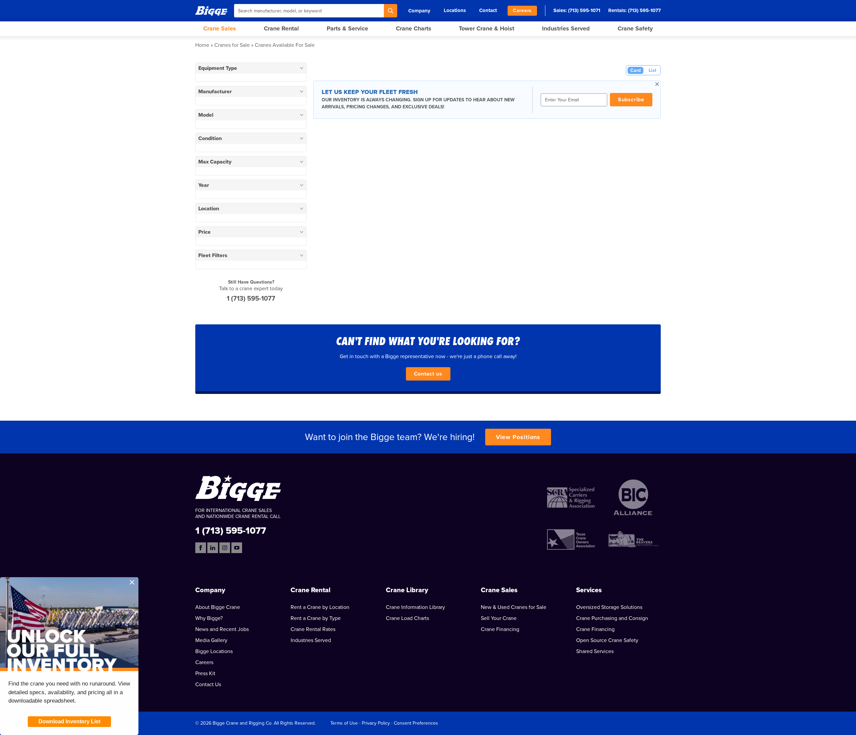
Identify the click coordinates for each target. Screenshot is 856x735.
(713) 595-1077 (644, 10)
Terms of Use (344, 723)
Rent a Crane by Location (320, 607)
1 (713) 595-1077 (251, 299)
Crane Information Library (415, 607)
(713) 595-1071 (584, 10)
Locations (455, 10)
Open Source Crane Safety (607, 640)
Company (419, 11)
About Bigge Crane (217, 607)
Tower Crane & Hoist (486, 28)
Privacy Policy (376, 723)
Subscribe (631, 99)
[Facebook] (200, 547)
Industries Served (566, 28)
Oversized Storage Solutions (609, 607)
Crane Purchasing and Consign (612, 618)
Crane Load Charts (407, 618)
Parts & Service (347, 28)
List (652, 70)
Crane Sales (219, 28)
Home (202, 45)
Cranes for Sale (232, 45)
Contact (488, 10)
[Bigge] (211, 10)
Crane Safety (635, 28)
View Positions (518, 437)
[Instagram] (224, 547)
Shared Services (595, 651)
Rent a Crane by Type (316, 618)
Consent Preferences (416, 723)
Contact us (428, 374)
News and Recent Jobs (222, 629)
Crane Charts (413, 28)
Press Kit (205, 673)
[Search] (390, 10)
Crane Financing (500, 629)
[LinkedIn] (212, 547)
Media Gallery (211, 640)
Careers (522, 10)
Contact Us (208, 684)
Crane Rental (281, 28)
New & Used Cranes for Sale (513, 607)
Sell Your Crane (499, 618)
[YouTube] (236, 547)
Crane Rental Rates (313, 629)
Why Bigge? (209, 618)
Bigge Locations (214, 651)
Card (635, 70)
